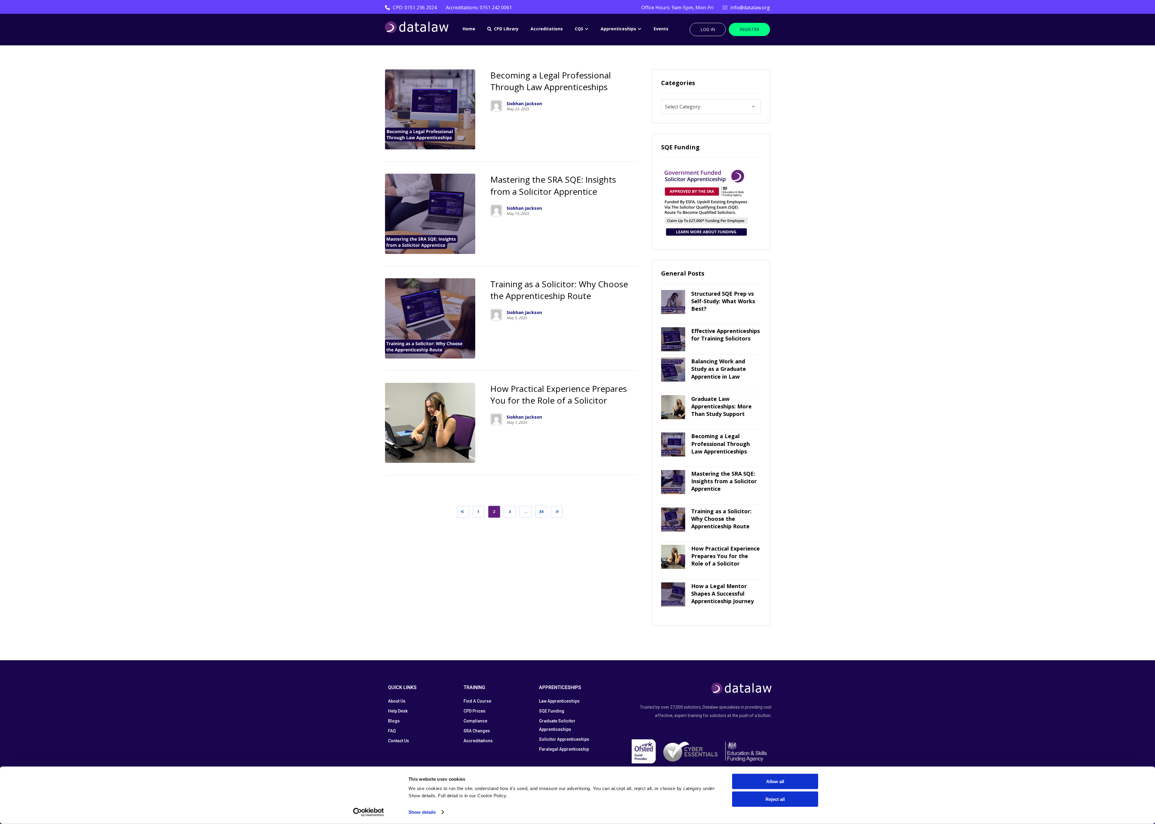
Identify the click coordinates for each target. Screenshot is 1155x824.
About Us (396, 701)
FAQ (392, 730)
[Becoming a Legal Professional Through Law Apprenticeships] (673, 444)
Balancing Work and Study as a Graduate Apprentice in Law (718, 369)
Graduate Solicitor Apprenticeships (557, 725)
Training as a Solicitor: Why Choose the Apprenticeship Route (721, 519)
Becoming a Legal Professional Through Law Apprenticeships (720, 443)
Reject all (775, 798)
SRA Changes (477, 730)
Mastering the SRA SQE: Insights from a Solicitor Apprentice (724, 481)
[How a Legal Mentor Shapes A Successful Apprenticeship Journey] (673, 594)
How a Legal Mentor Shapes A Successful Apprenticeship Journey (722, 593)
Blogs (394, 721)
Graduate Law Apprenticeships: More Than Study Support (721, 406)
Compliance (475, 721)
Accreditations (478, 740)
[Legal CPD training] (416, 27)
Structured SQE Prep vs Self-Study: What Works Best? (723, 301)
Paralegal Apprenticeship (564, 749)
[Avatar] (496, 106)
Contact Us (398, 740)
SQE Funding (551, 711)
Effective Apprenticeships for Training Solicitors (725, 334)
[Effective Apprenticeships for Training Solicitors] (673, 339)
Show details (422, 812)
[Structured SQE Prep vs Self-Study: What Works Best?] (673, 302)
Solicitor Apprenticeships (564, 739)
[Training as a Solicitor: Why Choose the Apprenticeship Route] (673, 520)
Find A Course (477, 701)
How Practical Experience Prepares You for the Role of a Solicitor (725, 556)
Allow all (775, 781)
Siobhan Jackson (524, 103)
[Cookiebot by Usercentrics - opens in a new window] (368, 812)
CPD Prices (474, 711)
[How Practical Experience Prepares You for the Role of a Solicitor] (673, 557)
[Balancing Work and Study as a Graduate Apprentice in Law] (673, 370)
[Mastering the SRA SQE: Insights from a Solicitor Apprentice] (673, 482)
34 (541, 511)
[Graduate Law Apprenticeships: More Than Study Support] (673, 407)
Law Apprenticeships (559, 701)
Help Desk (398, 711)
